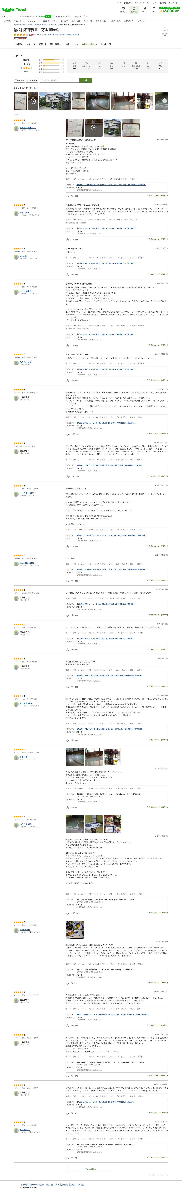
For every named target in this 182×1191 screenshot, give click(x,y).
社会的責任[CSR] (52, 1185)
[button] (20, 101)
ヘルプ (119, 3)
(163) (89, 44)
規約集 (73, 1185)
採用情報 (64, 1185)
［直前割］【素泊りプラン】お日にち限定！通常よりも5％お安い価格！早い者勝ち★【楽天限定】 (109, 465)
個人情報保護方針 (37, 1185)
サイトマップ (139, 3)
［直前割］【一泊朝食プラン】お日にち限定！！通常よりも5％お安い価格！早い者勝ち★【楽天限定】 (111, 185)
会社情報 (24, 1185)
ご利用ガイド (128, 3)
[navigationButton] (164, 100)
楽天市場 (163, 3)
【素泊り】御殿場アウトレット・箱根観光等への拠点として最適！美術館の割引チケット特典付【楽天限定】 (112, 1014)
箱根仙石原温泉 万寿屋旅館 (36, 29)
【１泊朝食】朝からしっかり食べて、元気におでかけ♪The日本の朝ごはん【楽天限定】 (105, 228)
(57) (56, 44)
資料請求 (81, 1185)
